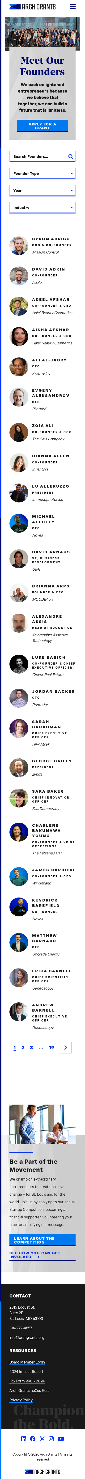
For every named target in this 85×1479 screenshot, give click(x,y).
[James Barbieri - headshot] (18, 876)
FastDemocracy (45, 808)
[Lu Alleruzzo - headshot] (18, 493)
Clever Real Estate (47, 674)
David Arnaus (51, 551)
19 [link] (51, 1047)
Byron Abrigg (51, 238)
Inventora (40, 469)
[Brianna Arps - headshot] (18, 592)
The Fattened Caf (46, 853)
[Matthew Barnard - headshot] (18, 942)
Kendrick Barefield (46, 902)
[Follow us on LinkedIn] (23, 1438)
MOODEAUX (42, 599)
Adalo (37, 282)
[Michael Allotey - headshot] (18, 523)
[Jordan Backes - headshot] (18, 698)
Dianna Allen (51, 455)
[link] (66, 1047)
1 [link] (15, 1047)
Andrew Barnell (43, 1007)
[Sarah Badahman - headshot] (18, 728)
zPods (37, 774)
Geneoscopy (42, 988)
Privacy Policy (21, 1400)
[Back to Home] (42, 1472)
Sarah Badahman (46, 724)
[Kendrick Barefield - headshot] (18, 906)
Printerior (40, 704)
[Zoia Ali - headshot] (18, 432)
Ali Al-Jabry (49, 359)
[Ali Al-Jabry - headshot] (18, 366)
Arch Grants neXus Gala (29, 1390)
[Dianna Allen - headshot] (18, 462)
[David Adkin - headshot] (18, 275)
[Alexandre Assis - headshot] (18, 623)
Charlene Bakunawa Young (46, 830)
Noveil (37, 535)
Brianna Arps (51, 585)
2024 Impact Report (26, 1371)
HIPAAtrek (40, 744)
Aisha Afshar (50, 329)
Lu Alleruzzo (51, 486)
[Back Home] (27, 6)
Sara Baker (48, 791)
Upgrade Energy (45, 954)
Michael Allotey (43, 519)
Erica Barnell (52, 970)
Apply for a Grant (42, 126)
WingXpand (41, 883)
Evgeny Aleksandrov (51, 393)
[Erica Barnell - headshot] (18, 977)
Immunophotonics (47, 499)
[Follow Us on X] (42, 1438)
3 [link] (31, 1047)
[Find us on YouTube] (61, 1438)
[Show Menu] (73, 6)
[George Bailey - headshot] (18, 767)
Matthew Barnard (44, 938)
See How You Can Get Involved (34, 1255)
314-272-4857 (20, 1328)
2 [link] (22, 1047)
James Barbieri (53, 869)
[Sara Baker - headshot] (18, 798)
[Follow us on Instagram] (51, 1438)
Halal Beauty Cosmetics (52, 312)
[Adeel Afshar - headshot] (18, 306)
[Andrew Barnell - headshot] (18, 1011)
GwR (36, 569)
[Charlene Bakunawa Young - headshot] (18, 832)
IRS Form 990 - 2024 (27, 1381)
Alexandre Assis (47, 619)
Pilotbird (39, 408)
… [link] (41, 1047)
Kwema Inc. (41, 373)
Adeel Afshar (51, 299)
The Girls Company (48, 438)
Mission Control (45, 252)
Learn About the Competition (34, 1240)
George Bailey (52, 760)
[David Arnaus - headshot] (18, 558)
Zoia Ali (43, 425)
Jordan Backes (53, 691)
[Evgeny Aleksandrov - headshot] (18, 397)
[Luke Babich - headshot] (18, 664)
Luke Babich (49, 657)
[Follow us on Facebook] (33, 1438)
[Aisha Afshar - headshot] (18, 336)
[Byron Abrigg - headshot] (18, 245)
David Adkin (48, 268)
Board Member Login (27, 1362)
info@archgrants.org (26, 1337)
